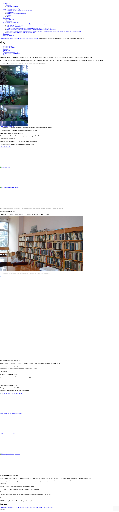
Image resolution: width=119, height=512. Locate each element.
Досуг (8, 16)
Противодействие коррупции (11, 22)
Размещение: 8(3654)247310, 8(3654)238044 (26, 38)
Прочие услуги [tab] (7, 54)
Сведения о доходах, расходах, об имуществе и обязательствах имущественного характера (31, 29)
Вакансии (9, 21)
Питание (8, 15)
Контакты (6, 34)
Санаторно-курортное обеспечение (16, 13)
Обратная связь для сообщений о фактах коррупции (20, 32)
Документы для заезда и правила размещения (19, 10)
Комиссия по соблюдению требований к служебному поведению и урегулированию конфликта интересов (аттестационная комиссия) (43, 31)
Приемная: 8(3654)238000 (7, 38)
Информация (6, 18)
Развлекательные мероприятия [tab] (11, 53)
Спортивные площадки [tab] (9, 47)
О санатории (6, 3)
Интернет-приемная (8, 35)
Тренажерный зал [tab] (8, 46)
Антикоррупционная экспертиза (15, 25)
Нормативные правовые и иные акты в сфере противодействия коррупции (27, 23)
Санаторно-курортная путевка (11, 9)
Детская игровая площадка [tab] (10, 52)
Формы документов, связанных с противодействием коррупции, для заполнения (28, 28)
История (8, 5)
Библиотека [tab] (6, 50)
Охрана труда (10, 19)
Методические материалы (13, 26)
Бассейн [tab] (5, 49)
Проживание (10, 12)
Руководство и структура (13, 7)
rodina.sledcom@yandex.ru (46, 507)
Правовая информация (12, 6)
